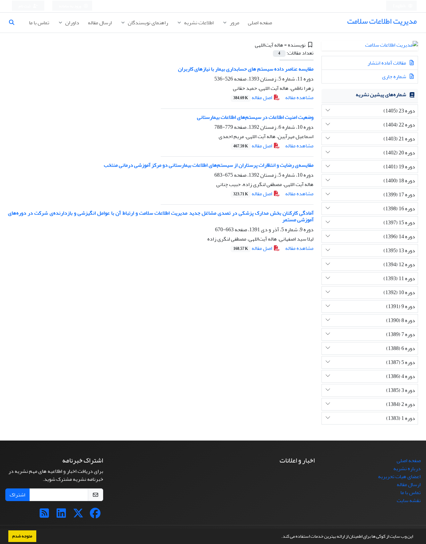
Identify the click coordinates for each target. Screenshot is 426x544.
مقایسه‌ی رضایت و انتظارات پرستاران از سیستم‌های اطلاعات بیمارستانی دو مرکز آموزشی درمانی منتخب (209, 165)
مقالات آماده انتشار (387, 63)
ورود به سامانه (70, 6)
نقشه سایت (409, 500)
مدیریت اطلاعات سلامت (382, 21)
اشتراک (17, 495)
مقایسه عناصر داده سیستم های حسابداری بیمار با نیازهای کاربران (246, 69)
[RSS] (44, 515)
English (399, 6)
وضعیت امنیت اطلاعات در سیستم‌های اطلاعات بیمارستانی (255, 117)
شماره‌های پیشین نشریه (381, 94)
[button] (280, 537)
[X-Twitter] (78, 515)
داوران (71, 23)
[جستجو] (14, 22)
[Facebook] (95, 515)
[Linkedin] (61, 515)
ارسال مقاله (100, 23)
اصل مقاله (253, 97)
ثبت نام (25, 6)
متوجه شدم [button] (22, 536)
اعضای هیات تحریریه (399, 476)
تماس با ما (39, 23)
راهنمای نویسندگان (147, 23)
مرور (234, 23)
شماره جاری (394, 77)
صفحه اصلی (260, 23)
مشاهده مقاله (299, 97)
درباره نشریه (407, 468)
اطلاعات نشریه (198, 23)
